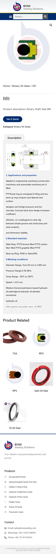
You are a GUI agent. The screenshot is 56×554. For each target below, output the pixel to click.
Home (6, 85)
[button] (10, 16)
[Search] (45, 16)
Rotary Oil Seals (21, 85)
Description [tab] (14, 137)
